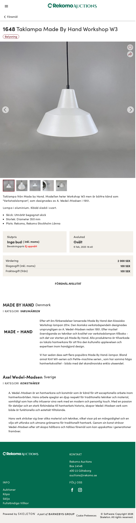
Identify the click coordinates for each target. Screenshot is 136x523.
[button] (10, 16)
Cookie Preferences (86, 515)
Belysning (11, 36)
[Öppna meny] (6, 6)
